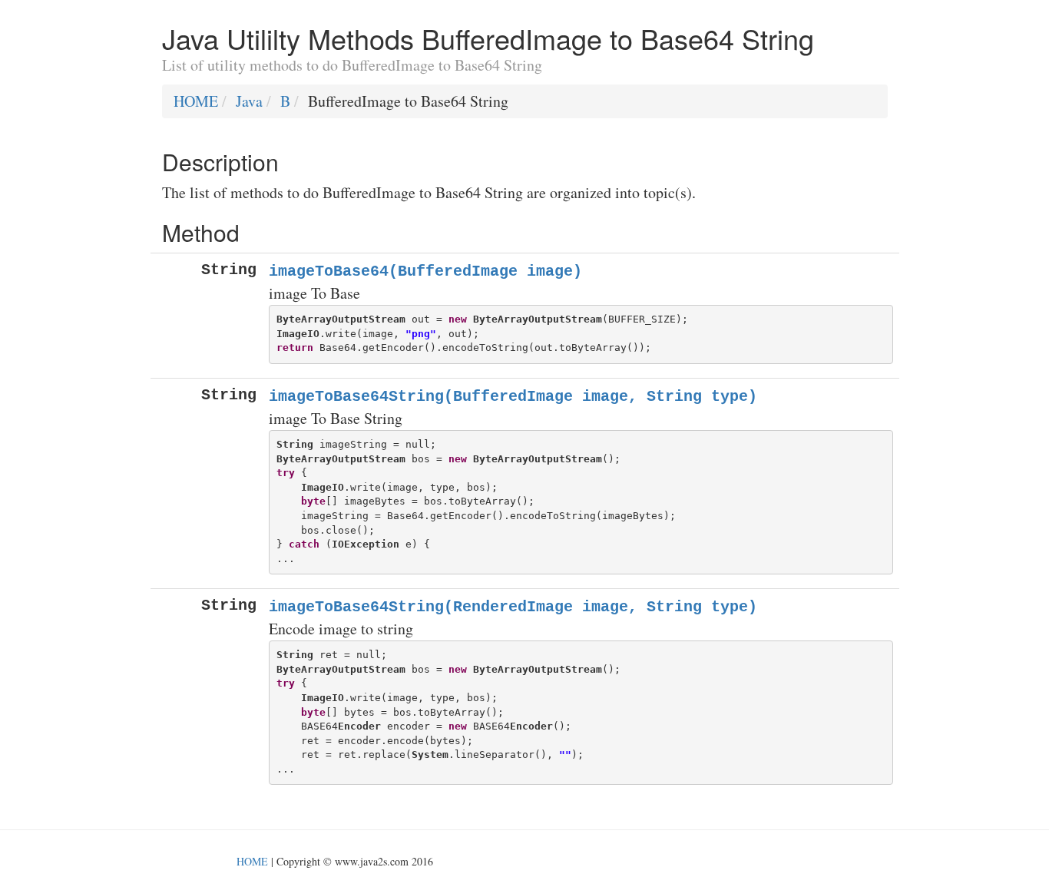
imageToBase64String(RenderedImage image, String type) (513, 607)
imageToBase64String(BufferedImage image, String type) (513, 396)
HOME (196, 101)
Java (249, 101)
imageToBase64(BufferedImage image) (425, 271)
